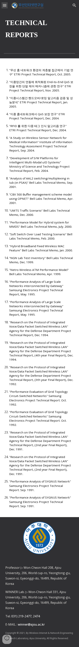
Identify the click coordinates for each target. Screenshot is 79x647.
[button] (4, 5)
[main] (39, 28)
